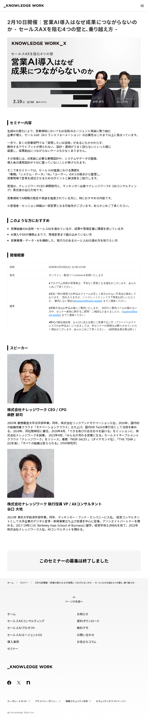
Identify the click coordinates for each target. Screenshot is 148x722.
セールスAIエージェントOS (24, 635)
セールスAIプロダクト (21, 628)
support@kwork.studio (88, 300)
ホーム (10, 582)
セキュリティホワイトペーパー (111, 701)
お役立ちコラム (86, 642)
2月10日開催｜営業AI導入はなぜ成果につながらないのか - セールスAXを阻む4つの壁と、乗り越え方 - (85, 582)
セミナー (24, 582)
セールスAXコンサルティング (25, 621)
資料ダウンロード (88, 621)
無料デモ (83, 628)
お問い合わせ (85, 635)
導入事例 (13, 642)
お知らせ (82, 614)
